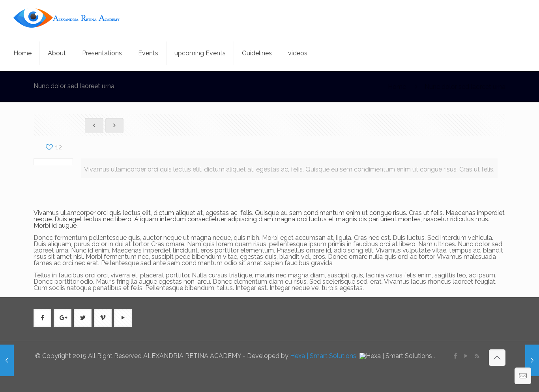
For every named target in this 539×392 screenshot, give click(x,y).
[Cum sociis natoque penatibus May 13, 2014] (7, 360)
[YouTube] (466, 356)
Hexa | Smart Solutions (324, 356)
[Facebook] (455, 356)
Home (397, 86)
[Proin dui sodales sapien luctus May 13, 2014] (532, 360)
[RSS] (477, 356)
